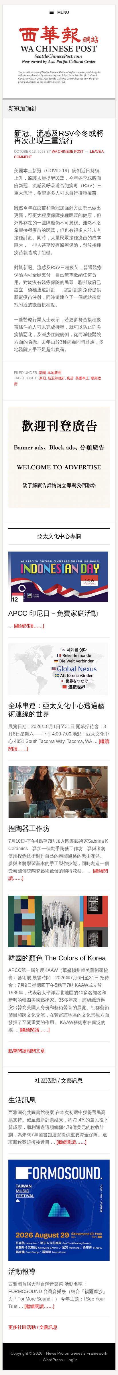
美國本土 (82, 378)
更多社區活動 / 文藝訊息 (33, 1327)
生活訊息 (22, 1100)
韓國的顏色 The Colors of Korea (57, 958)
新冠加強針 (56, 378)
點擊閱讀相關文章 (26, 1050)
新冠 (42, 378)
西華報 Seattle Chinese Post (59, 45)
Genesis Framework (88, 1353)
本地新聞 (54, 373)
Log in (72, 1360)
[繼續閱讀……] (29, 625)
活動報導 (22, 1271)
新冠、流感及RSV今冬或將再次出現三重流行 (59, 137)
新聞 (42, 373)
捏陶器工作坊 (29, 828)
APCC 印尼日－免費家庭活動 (53, 613)
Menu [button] (63, 12)
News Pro (55, 1353)
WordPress (53, 1360)
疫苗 (70, 378)
